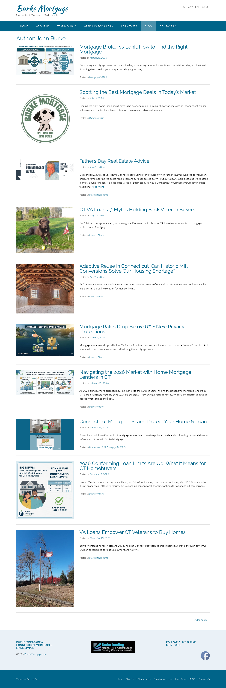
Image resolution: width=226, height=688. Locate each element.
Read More (98, 186)
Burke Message (96, 117)
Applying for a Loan (99, 26)
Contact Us (168, 26)
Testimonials (66, 26)
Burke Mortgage (42, 8)
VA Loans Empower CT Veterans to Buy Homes (132, 532)
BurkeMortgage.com (35, 654)
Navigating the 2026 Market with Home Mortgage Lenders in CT (135, 374)
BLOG (148, 26)
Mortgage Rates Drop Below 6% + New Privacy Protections (131, 329)
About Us (42, 26)
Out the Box (32, 679)
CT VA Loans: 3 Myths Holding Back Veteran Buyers (137, 210)
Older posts (202, 619)
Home (24, 26)
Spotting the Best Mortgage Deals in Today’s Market (137, 92)
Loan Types (129, 26)
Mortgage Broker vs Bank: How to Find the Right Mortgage (133, 49)
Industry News (96, 235)
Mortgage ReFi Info (98, 77)
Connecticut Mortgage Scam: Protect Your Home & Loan (143, 421)
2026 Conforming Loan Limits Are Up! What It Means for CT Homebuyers (142, 465)
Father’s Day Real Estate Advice (114, 161)
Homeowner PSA (97, 447)
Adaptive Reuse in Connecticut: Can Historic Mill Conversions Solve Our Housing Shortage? (133, 268)
